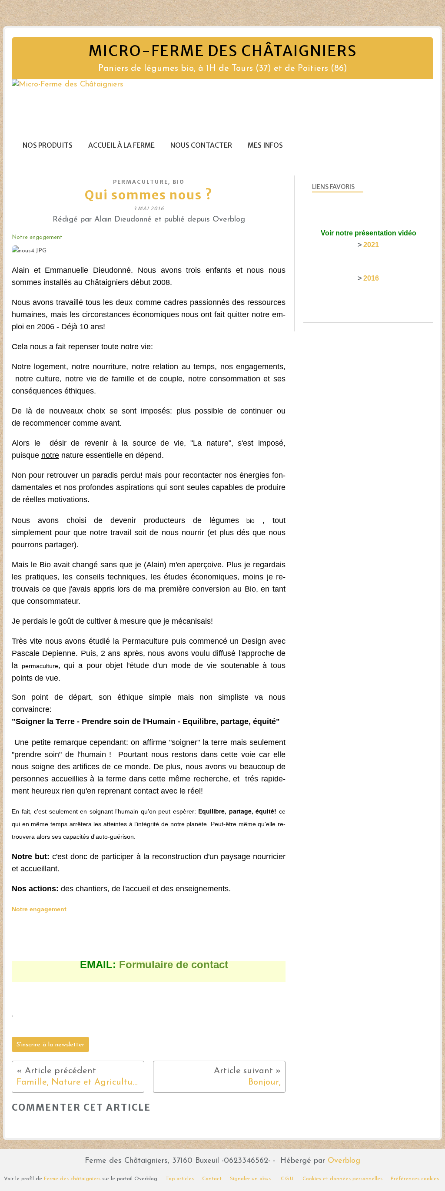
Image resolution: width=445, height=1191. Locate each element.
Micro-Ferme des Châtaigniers (223, 51)
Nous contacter (201, 145)
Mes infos (265, 145)
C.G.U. (287, 1178)
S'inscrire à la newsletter (50, 1045)
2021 (371, 244)
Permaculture (140, 182)
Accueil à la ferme (121, 145)
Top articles (180, 1178)
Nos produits (48, 145)
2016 (371, 278)
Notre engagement (37, 237)
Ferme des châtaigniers (72, 1178)
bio (179, 182)
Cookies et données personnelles (342, 1178)
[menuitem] (47, 145)
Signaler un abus (251, 1178)
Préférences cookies (415, 1178)
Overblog (344, 1161)
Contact (212, 1178)
